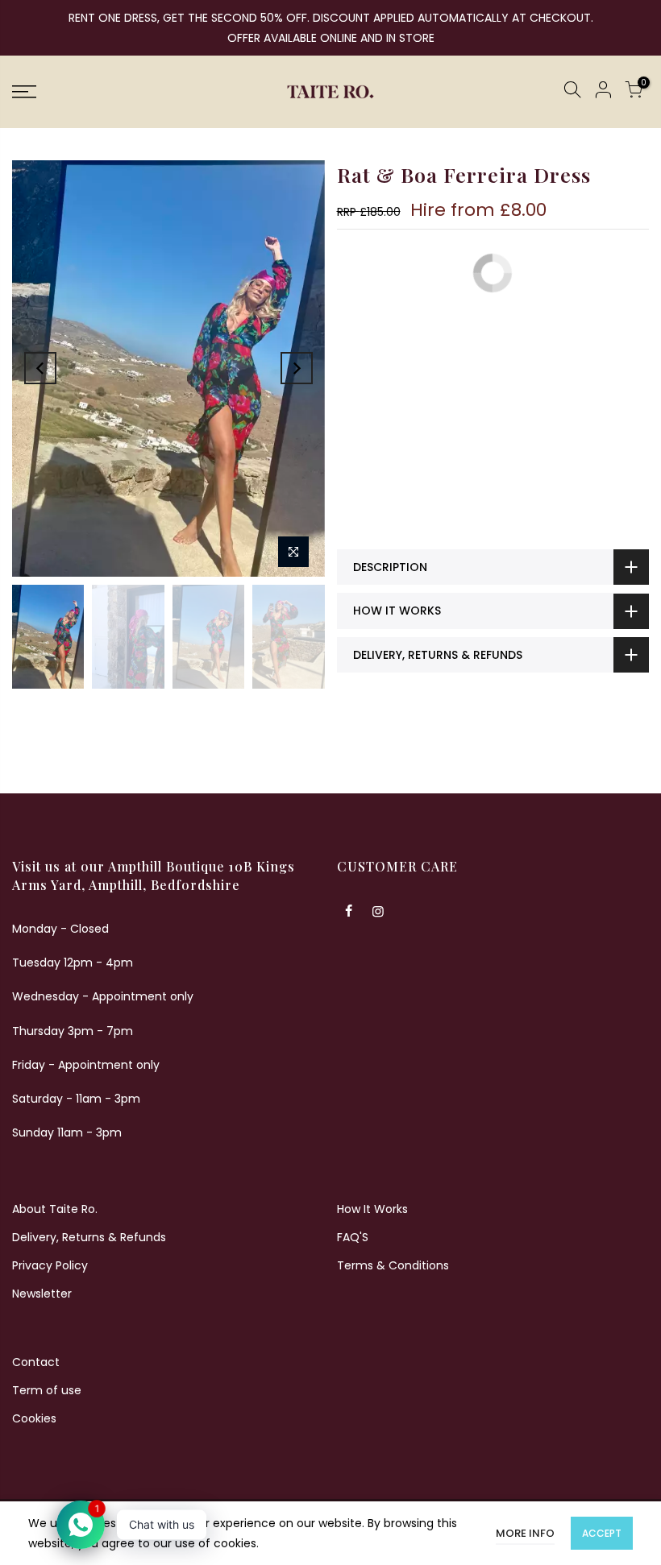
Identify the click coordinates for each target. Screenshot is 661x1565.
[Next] (297, 368)
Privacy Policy (50, 1265)
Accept (602, 1533)
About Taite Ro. (55, 1209)
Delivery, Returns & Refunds (89, 1237)
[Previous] (40, 368)
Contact (36, 1362)
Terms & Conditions (393, 1265)
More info (525, 1533)
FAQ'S (352, 1237)
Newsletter (42, 1294)
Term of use (46, 1390)
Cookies (34, 1418)
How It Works (372, 1209)
